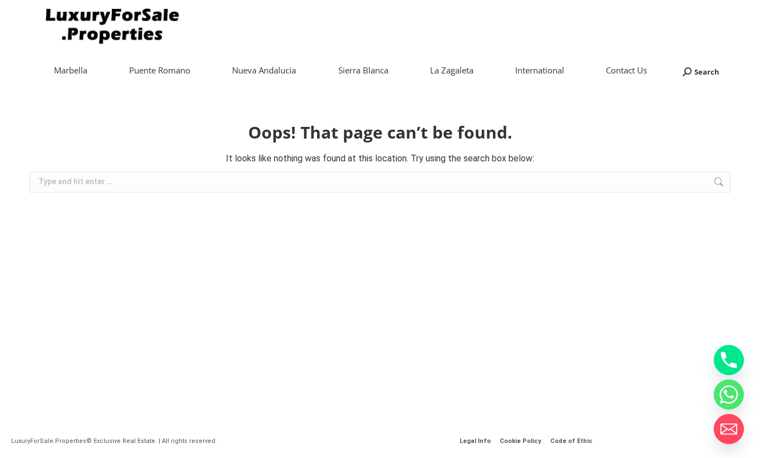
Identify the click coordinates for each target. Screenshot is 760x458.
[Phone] (729, 360)
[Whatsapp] (729, 395)
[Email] (729, 429)
